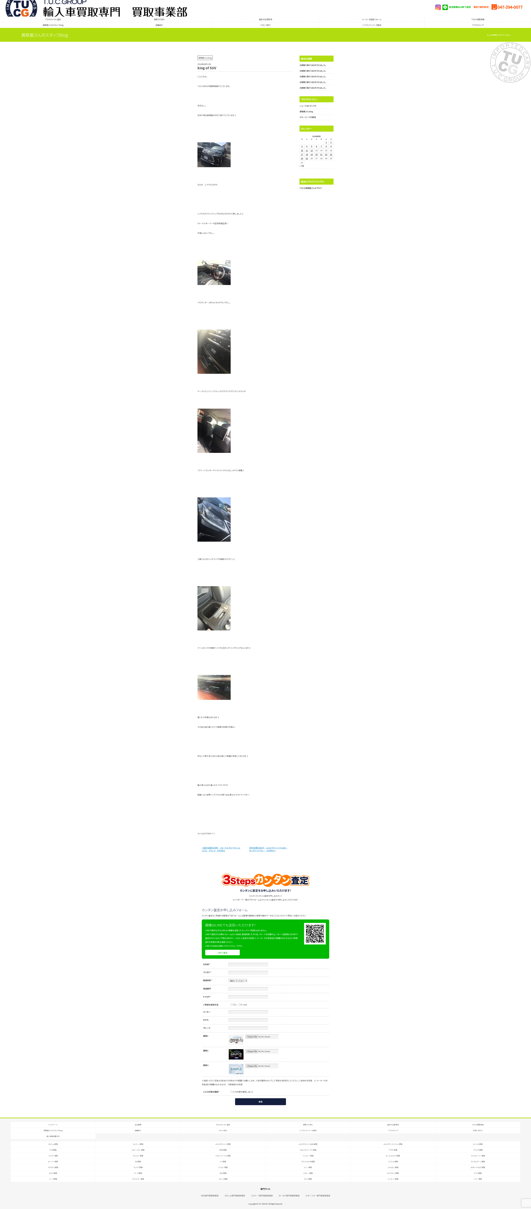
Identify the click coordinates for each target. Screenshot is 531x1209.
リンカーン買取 (393, 1179)
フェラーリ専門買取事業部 (262, 1195)
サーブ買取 (138, 1173)
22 (326, 154)
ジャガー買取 (53, 1156)
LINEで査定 (222, 952)
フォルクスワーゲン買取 (308, 1150)
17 (302, 154)
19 (312, 154)
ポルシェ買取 (53, 1144)
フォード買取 (222, 1179)
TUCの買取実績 (477, 19)
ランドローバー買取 (478, 1156)
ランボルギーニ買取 (478, 1161)
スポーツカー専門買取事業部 (318, 1195)
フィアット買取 (393, 1161)
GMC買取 (223, 1173)
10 (302, 150)
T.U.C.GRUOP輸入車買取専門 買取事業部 (96, 8)
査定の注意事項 (265, 19)
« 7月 (302, 166)
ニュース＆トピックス (308, 105)
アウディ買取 (392, 1150)
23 (331, 154)
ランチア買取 (138, 1167)
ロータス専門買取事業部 (289, 1195)
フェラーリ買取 (138, 1144)
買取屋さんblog (306, 111)
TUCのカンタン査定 (53, 19)
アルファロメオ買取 (308, 1161)
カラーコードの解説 (308, 117)
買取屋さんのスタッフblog (53, 25)
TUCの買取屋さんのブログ (311, 188)
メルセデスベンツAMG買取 (308, 1144)
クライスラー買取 (138, 1179)
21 (321, 154)
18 (307, 154)
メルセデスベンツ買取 (223, 1144)
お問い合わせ (478, 1130)
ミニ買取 (223, 1161)
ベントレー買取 (308, 1156)
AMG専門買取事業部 (210, 1195)
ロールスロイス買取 (393, 1156)
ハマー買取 (478, 1179)
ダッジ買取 (308, 1179)
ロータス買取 (478, 1144)
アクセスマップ (478, 25)
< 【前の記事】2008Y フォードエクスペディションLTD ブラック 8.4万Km (221, 849)
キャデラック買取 (393, 1173)
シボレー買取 (308, 1173)
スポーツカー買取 (138, 1150)
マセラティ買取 (53, 1167)
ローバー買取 (53, 1161)
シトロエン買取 (392, 1167)
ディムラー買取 (138, 1156)
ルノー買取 (308, 1167)
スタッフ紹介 (265, 25)
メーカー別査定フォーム (371, 19)
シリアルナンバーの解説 (371, 25)
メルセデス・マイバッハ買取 (392, 1144)
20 (316, 154)
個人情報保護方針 (53, 1136)
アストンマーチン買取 (223, 1156)
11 (307, 150)
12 (312, 150)
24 (302, 158)
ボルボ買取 (53, 1173)
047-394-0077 (510, 7)
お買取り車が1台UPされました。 (313, 65)
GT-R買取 (53, 1150)
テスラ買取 (478, 1173)
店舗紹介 (159, 25)
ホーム (489, 35)
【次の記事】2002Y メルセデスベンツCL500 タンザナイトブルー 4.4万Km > (268, 849)
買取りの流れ (159, 19)
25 (307, 158)
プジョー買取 (223, 1167)
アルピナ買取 (478, 1150)
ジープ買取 (53, 1179)
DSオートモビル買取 (478, 1167)
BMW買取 (223, 1150)
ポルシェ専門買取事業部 (235, 1195)
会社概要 (138, 1124)
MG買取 (138, 1161)
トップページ (53, 1124)
